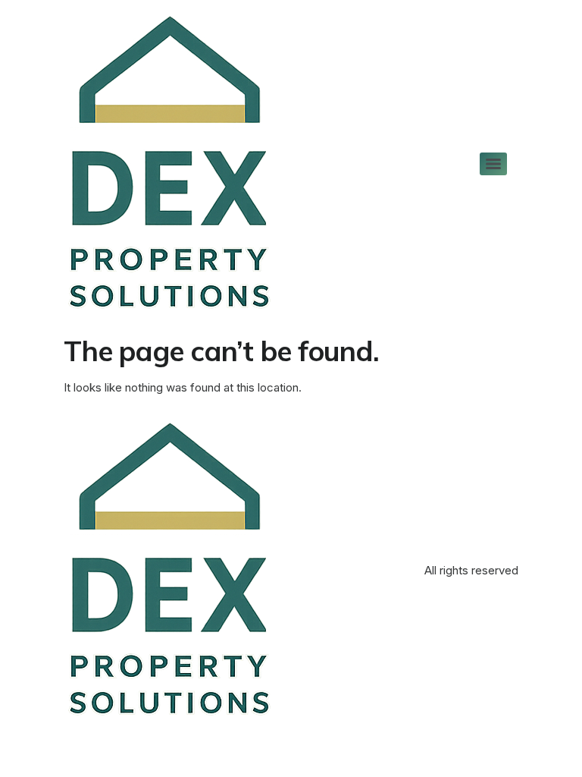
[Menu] (493, 164)
